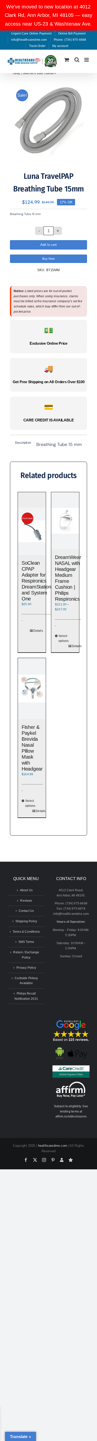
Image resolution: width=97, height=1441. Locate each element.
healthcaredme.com (52, 1145)
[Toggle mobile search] (76, 59)
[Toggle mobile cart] (66, 59)
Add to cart (48, 245)
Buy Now (48, 258)
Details (38, 630)
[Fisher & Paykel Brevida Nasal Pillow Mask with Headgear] (32, 688)
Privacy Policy (26, 967)
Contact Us (26, 911)
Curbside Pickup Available (26, 980)
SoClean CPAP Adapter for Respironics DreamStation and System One (36, 580)
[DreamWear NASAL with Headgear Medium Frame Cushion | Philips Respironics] (65, 520)
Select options (63, 638)
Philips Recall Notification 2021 (26, 996)
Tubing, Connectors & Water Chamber (33, 73)
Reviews (26, 900)
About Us (26, 890)
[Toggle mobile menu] (87, 59)
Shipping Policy (26, 921)
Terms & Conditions (26, 931)
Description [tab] (22, 442)
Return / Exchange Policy (26, 955)
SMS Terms (26, 942)
